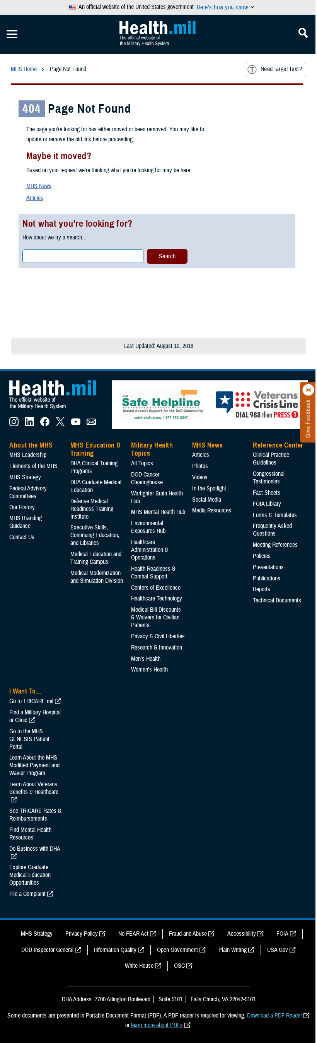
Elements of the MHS (33, 466)
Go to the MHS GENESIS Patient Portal (29, 739)
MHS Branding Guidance (25, 522)
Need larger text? (281, 69)
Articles (34, 198)
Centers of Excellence (156, 588)
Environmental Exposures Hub (148, 527)
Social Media (206, 500)
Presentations (268, 567)
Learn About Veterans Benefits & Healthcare (33, 788)
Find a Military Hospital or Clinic (35, 716)
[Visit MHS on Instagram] (14, 424)
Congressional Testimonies (269, 477)
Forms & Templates (275, 515)
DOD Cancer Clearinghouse (147, 478)
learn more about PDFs (157, 1025)
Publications (266, 578)
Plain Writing (232, 950)
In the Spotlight (209, 488)
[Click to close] (308, 390)
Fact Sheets (266, 493)
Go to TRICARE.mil (31, 701)
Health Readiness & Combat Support (153, 572)
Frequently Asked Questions (272, 530)
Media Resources (211, 510)
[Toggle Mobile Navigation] (12, 34)
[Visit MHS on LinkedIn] (29, 424)
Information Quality (115, 950)
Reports (261, 589)
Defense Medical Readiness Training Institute (91, 509)
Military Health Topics (152, 449)
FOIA (282, 934)
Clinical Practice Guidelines (271, 458)
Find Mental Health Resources (30, 833)
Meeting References (275, 545)
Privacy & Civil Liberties (158, 636)
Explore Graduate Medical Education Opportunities (30, 875)
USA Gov (277, 950)
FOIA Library (267, 504)
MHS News (38, 186)
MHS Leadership (27, 455)
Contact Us (21, 537)
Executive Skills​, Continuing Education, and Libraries (94, 535)
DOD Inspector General (47, 950)
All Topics (142, 463)
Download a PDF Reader (274, 1015)
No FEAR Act (133, 934)
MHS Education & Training (95, 449)
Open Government (177, 950)
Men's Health (145, 659)
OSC (179, 966)
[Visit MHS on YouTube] (75, 424)
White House (139, 966)
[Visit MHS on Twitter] (60, 424)
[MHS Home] (57, 409)
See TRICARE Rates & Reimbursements (35, 815)
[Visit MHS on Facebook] (44, 424)
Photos (200, 466)
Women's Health (149, 669)
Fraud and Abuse (188, 934)
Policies (262, 556)
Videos (200, 477)
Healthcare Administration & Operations (149, 549)
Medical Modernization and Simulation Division (96, 577)
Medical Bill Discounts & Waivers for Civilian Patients (156, 617)
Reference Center (278, 445)
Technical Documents (277, 600)
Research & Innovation (156, 647)
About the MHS (31, 445)
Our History (22, 507)
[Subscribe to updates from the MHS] (91, 424)
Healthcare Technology (156, 598)
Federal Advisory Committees (28, 492)
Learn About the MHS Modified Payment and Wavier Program (34, 765)
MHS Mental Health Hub (158, 512)
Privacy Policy (81, 934)
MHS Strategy (25, 477)
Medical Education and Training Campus (95, 558)
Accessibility (241, 934)
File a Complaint (27, 894)
